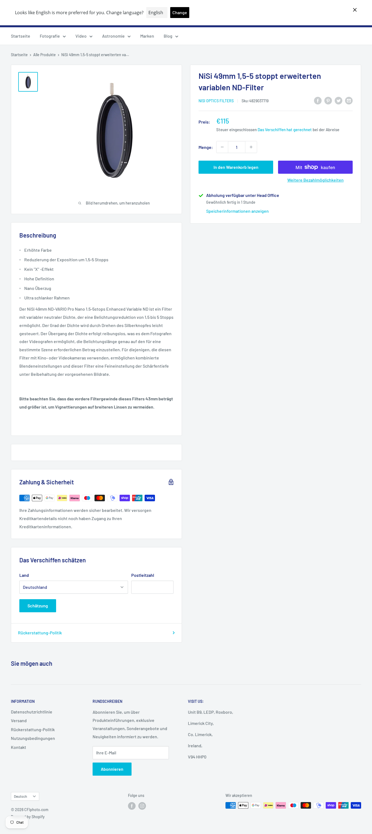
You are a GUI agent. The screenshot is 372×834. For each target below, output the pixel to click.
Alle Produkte (44, 54)
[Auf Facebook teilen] (318, 100)
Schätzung (38, 605)
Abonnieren (112, 769)
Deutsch (20, 796)
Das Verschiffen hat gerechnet (285, 129)
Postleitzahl (142, 575)
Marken (147, 35)
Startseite (20, 35)
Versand (19, 720)
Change (179, 12)
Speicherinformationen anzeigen (237, 211)
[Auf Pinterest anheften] (328, 100)
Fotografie (50, 35)
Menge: (206, 146)
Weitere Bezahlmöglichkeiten (315, 179)
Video (81, 35)
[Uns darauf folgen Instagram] (142, 806)
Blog (168, 35)
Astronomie (113, 35)
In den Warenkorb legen (236, 167)
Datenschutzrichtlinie (31, 711)
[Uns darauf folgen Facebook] (132, 806)
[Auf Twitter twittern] (338, 100)
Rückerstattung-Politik (40, 632)
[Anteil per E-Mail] (349, 100)
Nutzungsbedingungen (33, 738)
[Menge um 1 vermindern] (222, 147)
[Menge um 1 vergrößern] (251, 147)
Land (24, 575)
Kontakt (18, 747)
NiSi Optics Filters (216, 100)
